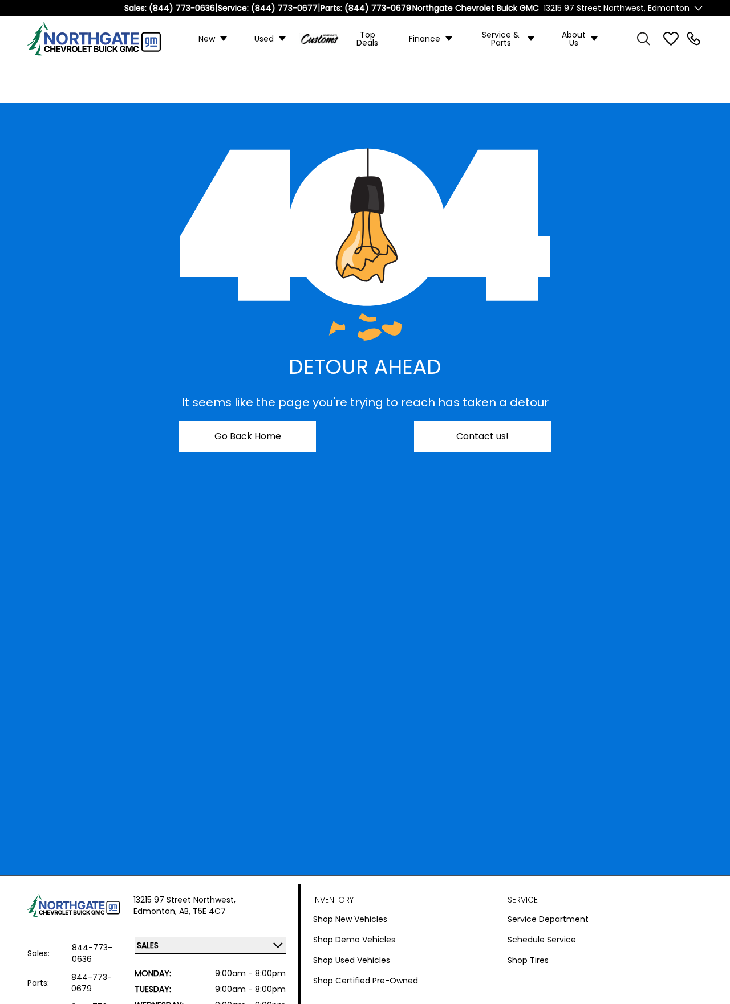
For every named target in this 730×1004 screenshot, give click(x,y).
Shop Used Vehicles (351, 960)
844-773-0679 (91, 983)
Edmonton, (156, 911)
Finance (424, 38)
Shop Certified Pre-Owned (365, 980)
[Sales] (693, 39)
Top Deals (367, 38)
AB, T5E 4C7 (202, 911)
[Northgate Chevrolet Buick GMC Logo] (101, 39)
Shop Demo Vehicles (354, 939)
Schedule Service (542, 939)
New (206, 38)
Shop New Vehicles (350, 919)
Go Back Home (247, 436)
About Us (574, 38)
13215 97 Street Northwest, (184, 899)
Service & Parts (501, 38)
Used (264, 38)
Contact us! (482, 436)
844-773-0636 (92, 953)
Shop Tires (528, 960)
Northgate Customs (319, 38)
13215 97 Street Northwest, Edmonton (617, 8)
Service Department (548, 919)
